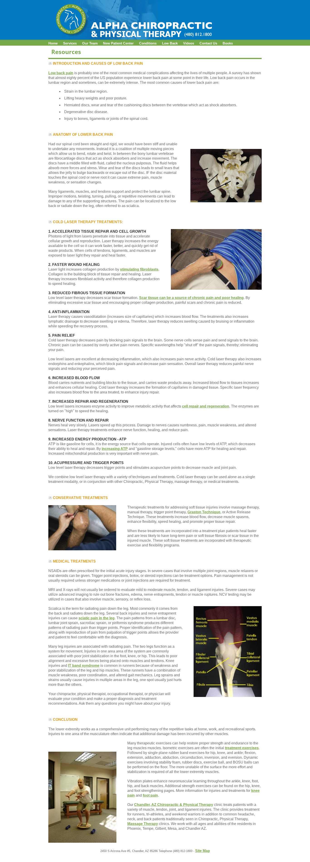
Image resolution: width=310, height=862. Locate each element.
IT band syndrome (83, 665)
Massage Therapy (142, 824)
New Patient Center (118, 43)
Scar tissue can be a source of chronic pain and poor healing (191, 298)
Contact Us (208, 43)
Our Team (90, 43)
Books (228, 43)
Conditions (148, 43)
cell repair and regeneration (205, 406)
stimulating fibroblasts (139, 269)
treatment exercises (242, 748)
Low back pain (60, 73)
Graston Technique (203, 512)
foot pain (150, 795)
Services (70, 43)
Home (53, 43)
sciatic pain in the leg (97, 618)
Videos (188, 43)
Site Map (202, 851)
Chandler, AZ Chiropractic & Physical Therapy (173, 805)
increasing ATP (115, 449)
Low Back (170, 43)
